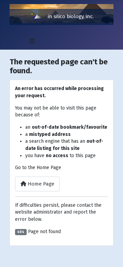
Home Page (40, 184)
